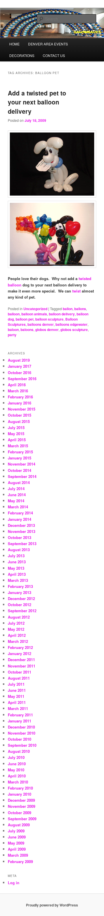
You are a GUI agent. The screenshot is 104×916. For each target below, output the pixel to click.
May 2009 (16, 843)
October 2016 (19, 372)
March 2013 (18, 580)
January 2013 (19, 592)
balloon (14, 314)
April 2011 (17, 702)
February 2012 (20, 647)
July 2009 (16, 831)
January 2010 (19, 794)
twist (76, 291)
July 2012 (16, 623)
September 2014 (22, 476)
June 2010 (17, 763)
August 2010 (19, 751)
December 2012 (21, 598)
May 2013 (16, 568)
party (12, 334)
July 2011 (16, 684)
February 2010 (20, 788)
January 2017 (19, 366)
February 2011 (20, 715)
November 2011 (21, 666)
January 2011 (19, 721)
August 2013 (19, 549)
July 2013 (16, 555)
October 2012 (19, 604)
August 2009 (19, 824)
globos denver (47, 329)
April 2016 (17, 384)
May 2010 (16, 769)
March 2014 (18, 506)
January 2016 (19, 403)
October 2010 (19, 739)
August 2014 (19, 482)
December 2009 (21, 800)
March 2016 (18, 390)
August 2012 (19, 617)
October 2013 (19, 537)
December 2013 (21, 525)
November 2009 (21, 806)
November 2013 (21, 531)
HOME (14, 43)
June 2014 (17, 494)
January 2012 (19, 653)
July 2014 (16, 488)
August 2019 (19, 360)
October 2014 (19, 470)
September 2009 (22, 818)
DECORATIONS (21, 55)
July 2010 (16, 757)
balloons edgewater (71, 324)
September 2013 (22, 543)
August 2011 (19, 678)
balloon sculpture (49, 319)
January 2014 (19, 519)
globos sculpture (74, 329)
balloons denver (40, 324)
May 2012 (16, 629)
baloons (27, 329)
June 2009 (17, 837)
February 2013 (20, 586)
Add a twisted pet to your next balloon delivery (37, 102)
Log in (13, 882)
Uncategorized (35, 308)
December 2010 (21, 727)
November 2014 (21, 464)
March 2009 (18, 855)
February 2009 (20, 861)
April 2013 (17, 574)
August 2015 (19, 421)
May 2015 (16, 433)
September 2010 (22, 745)
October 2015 (19, 415)
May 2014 (16, 500)
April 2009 (17, 849)
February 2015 (20, 452)
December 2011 (21, 659)
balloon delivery (62, 314)
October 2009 (19, 812)
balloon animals (34, 314)
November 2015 (21, 409)
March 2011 (18, 708)
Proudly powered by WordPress (52, 905)
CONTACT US (54, 55)
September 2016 (22, 378)
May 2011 (16, 696)
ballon (68, 308)
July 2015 (16, 427)
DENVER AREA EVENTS (48, 43)
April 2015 (17, 439)
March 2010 (18, 782)
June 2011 (17, 690)
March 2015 (18, 445)
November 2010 (21, 733)
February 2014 (20, 513)
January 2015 (19, 458)
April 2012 (17, 635)
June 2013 (17, 561)
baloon (13, 329)
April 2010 (17, 776)
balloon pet (25, 319)
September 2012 (22, 610)
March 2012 (18, 641)
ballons (80, 308)
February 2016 (20, 397)
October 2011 (19, 672)
